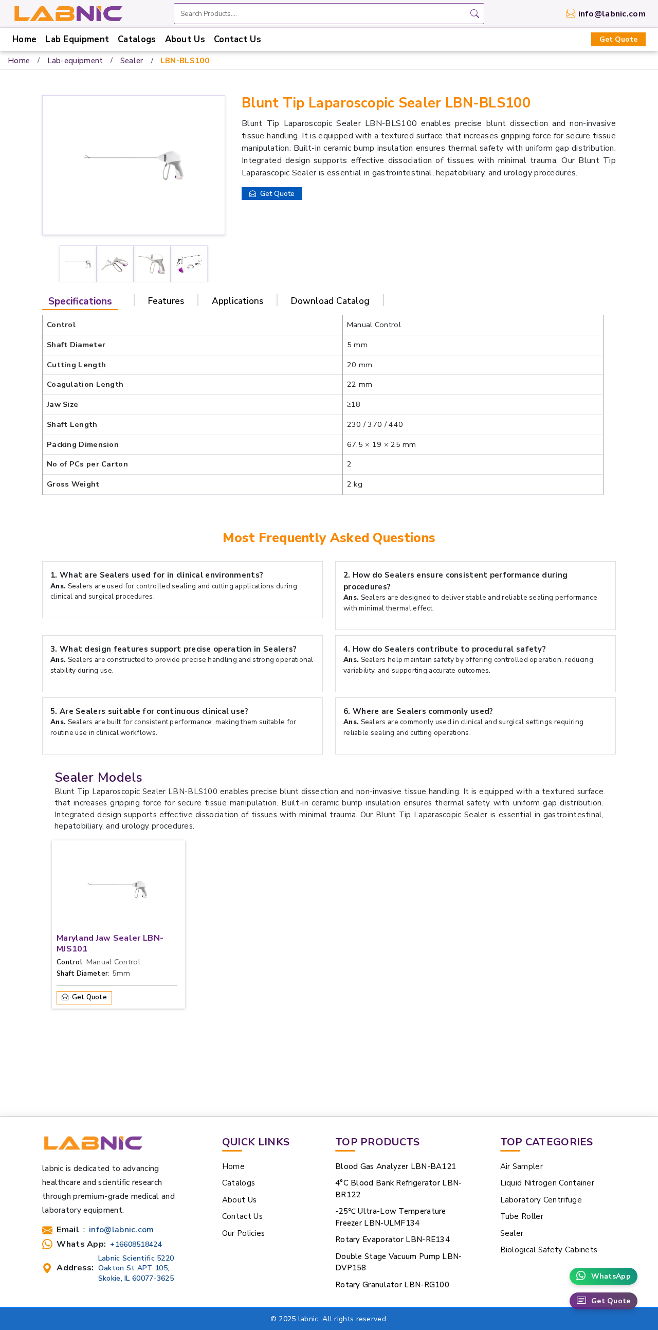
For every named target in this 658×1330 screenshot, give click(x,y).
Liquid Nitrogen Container (547, 1183)
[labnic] (67, 13)
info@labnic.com (612, 14)
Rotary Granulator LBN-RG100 (392, 1285)
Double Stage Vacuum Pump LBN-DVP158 (398, 1262)
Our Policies (243, 1233)
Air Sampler (521, 1166)
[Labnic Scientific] (92, 1147)
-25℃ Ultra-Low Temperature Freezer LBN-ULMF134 (390, 1217)
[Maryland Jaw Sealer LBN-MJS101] (117, 892)
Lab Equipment (77, 39)
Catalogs (137, 39)
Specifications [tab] (80, 301)
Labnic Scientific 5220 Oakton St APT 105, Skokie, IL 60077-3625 (136, 1268)
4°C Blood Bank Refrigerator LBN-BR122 (398, 1189)
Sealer (131, 61)
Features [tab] (166, 301)
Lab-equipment (75, 61)
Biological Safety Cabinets (549, 1250)
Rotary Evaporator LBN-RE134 (392, 1239)
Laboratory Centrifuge (541, 1200)
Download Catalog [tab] (330, 301)
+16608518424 (136, 1244)
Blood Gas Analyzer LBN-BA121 (395, 1166)
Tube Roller (521, 1216)
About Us (185, 39)
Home (24, 39)
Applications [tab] (237, 301)
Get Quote (618, 39)
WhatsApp (611, 1276)
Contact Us (237, 39)
